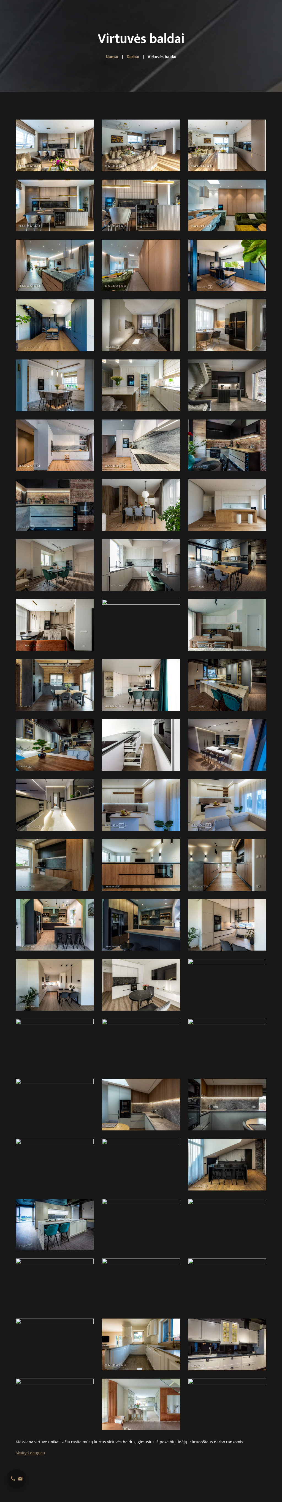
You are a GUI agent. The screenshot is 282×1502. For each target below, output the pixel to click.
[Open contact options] (16, 1478)
